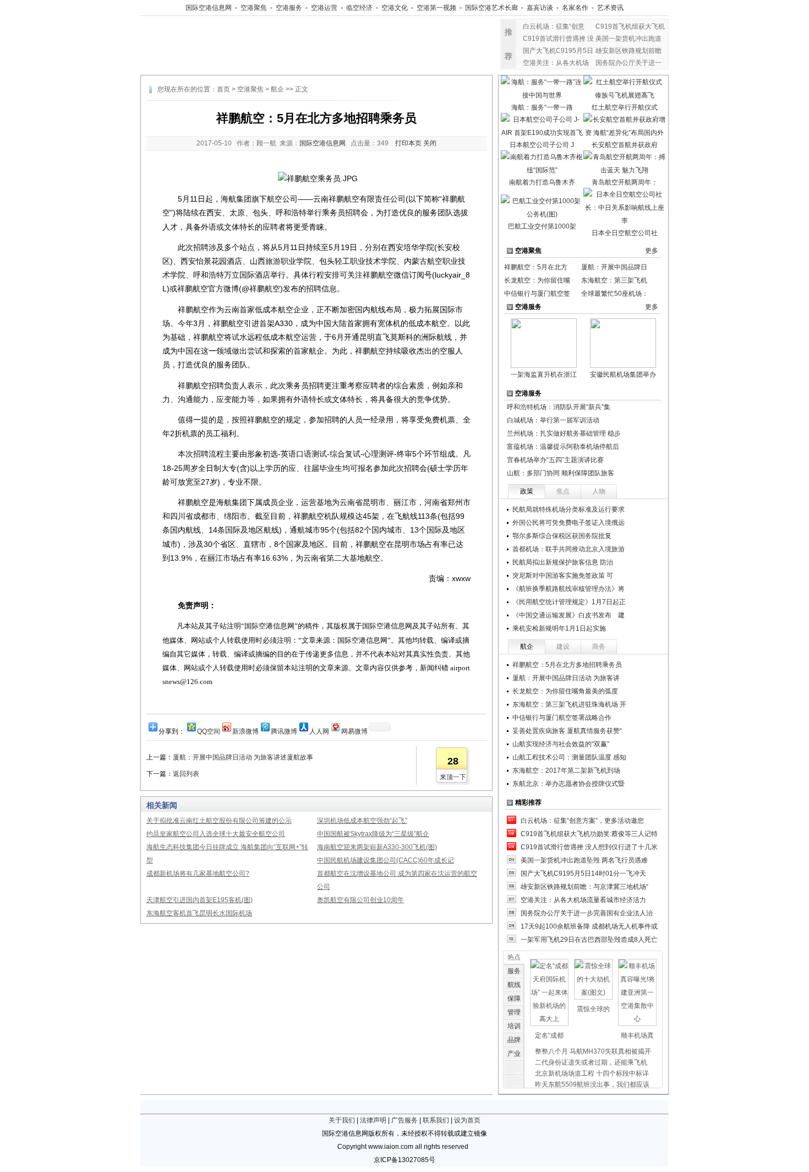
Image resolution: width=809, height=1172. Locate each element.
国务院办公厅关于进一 (628, 63)
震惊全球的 (593, 1009)
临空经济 (359, 8)
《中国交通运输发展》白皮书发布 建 (568, 615)
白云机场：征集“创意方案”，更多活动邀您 (582, 820)
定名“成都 (549, 1035)
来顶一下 (453, 777)
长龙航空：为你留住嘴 (537, 280)
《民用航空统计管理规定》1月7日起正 (569, 602)
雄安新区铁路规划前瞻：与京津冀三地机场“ (584, 887)
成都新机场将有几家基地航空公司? (197, 873)
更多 (651, 250)
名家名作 (575, 8)
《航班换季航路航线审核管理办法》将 (568, 589)
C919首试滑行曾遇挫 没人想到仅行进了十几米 (589, 847)
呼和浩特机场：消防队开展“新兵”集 (558, 407)
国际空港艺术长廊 (491, 8)
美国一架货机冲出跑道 (628, 38)
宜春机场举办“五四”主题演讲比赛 (555, 460)
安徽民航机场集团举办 (623, 374)
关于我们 (342, 1120)
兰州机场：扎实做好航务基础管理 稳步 (564, 433)
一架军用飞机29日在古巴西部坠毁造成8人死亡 (589, 939)
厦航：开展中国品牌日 (614, 267)
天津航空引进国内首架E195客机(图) (199, 900)
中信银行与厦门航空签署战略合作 (561, 717)
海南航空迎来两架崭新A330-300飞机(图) (377, 847)
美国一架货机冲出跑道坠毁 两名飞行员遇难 (584, 860)
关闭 (429, 143)
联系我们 (436, 1120)
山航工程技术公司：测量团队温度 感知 (569, 757)
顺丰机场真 (637, 1035)
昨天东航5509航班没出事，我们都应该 (592, 1084)
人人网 (319, 731)
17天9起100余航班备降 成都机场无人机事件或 (589, 926)
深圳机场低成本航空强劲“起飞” (362, 820)
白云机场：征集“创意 (553, 26)
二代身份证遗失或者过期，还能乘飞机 (591, 1062)
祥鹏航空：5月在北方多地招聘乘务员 (567, 665)
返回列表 (186, 774)
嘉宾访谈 (540, 8)
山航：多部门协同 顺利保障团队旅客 (560, 473)
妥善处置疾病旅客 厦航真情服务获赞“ (567, 731)
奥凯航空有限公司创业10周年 (360, 900)
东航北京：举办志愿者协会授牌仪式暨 (568, 784)
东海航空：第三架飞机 (614, 280)
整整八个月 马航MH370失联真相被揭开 (593, 1051)
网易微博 (354, 731)
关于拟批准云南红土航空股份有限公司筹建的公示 (219, 820)
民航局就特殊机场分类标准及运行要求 (568, 509)
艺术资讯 (610, 8)
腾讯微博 (284, 731)
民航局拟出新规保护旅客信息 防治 (562, 562)
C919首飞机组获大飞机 (630, 26)
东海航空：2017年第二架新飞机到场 (566, 770)
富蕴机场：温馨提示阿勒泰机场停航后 (563, 447)
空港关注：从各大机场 (556, 63)
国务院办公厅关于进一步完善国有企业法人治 (587, 913)
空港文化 (394, 8)
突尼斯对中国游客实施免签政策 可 (562, 575)
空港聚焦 (253, 8)
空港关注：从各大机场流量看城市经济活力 (583, 900)
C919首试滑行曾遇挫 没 (558, 38)
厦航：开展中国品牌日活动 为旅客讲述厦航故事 (243, 757)
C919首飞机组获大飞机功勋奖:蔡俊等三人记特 (589, 834)
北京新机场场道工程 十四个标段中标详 (592, 1073)
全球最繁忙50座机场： (614, 293)
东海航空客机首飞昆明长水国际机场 (199, 913)
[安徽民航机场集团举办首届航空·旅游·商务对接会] (623, 342)
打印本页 (408, 143)
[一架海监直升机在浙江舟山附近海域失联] (544, 342)
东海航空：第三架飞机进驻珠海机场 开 (569, 704)
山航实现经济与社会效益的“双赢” (560, 744)
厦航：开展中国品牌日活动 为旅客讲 (566, 678)
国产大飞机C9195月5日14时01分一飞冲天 (583, 873)
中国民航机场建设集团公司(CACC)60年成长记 (385, 860)
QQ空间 (208, 731)
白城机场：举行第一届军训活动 (553, 420)
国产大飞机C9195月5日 (558, 51)
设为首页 (467, 1120)
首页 (223, 89)
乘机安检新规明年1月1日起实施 (559, 628)
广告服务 (404, 1120)
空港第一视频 (436, 8)
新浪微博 (245, 731)
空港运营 (324, 8)
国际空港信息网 (208, 8)
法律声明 (373, 1120)
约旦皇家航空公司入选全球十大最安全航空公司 (215, 834)
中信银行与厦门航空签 (537, 293)
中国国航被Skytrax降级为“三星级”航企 (373, 834)
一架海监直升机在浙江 (544, 374)
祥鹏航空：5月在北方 (535, 267)
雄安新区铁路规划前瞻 (628, 51)
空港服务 (289, 8)
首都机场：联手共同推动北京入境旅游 (568, 549)
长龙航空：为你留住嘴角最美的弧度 (565, 691)
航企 (277, 89)
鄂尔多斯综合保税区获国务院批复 (561, 536)
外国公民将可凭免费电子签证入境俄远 (568, 523)
